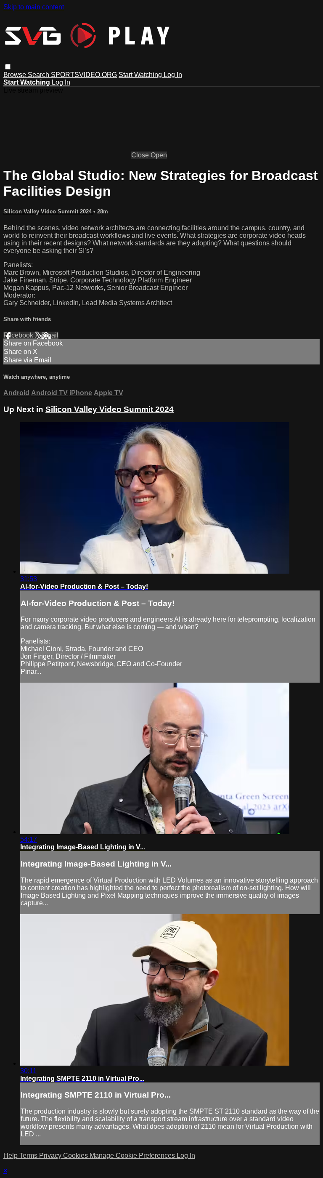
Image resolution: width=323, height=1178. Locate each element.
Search (39, 74)
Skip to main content (33, 7)
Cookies (76, 1155)
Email (49, 335)
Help (11, 1155)
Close (141, 155)
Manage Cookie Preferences (133, 1155)
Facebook (19, 335)
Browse (15, 74)
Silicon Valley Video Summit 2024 (48, 211)
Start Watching (141, 74)
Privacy (51, 1155)
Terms (29, 1155)
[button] (8, 66)
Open (159, 155)
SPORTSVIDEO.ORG (84, 74)
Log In (173, 74)
